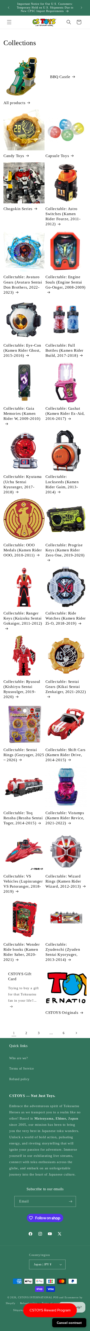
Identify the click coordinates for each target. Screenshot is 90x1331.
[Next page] (76, 1033)
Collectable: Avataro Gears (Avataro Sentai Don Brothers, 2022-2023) (22, 284)
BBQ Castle (60, 77)
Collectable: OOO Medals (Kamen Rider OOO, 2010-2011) (22, 550)
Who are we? (18, 1058)
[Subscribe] (71, 1201)
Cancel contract (69, 1323)
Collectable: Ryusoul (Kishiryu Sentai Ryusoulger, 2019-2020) (21, 689)
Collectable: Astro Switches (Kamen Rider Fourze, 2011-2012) (63, 216)
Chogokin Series (18, 209)
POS (55, 1297)
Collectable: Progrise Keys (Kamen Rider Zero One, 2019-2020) (65, 550)
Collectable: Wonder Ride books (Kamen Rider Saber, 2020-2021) (21, 952)
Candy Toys (13, 156)
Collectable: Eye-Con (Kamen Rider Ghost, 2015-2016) (22, 350)
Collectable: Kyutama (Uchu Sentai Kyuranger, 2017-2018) (22, 484)
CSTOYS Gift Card (20, 976)
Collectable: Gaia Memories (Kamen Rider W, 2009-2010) (21, 413)
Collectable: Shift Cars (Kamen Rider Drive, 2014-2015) (65, 755)
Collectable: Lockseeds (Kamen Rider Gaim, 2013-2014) (62, 484)
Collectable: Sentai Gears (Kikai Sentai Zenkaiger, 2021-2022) (65, 686)
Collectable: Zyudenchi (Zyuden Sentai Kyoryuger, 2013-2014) (62, 952)
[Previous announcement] (8, 8)
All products (14, 103)
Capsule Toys (57, 156)
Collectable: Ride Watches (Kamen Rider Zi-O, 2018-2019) (65, 618)
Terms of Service (21, 1068)
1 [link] (14, 1033)
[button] (9, 22)
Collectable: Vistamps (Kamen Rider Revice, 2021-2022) (64, 818)
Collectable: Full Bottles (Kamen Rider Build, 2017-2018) (64, 350)
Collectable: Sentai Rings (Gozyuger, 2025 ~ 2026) (23, 755)
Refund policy (19, 1079)
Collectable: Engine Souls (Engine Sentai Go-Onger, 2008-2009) (65, 282)
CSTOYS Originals (61, 1012)
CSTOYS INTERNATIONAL (35, 1297)
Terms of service (52, 1303)
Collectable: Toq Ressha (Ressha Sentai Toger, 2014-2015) (23, 818)
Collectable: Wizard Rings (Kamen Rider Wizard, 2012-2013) (63, 881)
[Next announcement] (81, 8)
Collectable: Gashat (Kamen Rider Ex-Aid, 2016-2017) (65, 413)
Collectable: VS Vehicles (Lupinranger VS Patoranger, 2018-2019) (23, 884)
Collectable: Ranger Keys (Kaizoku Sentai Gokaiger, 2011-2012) (22, 618)
